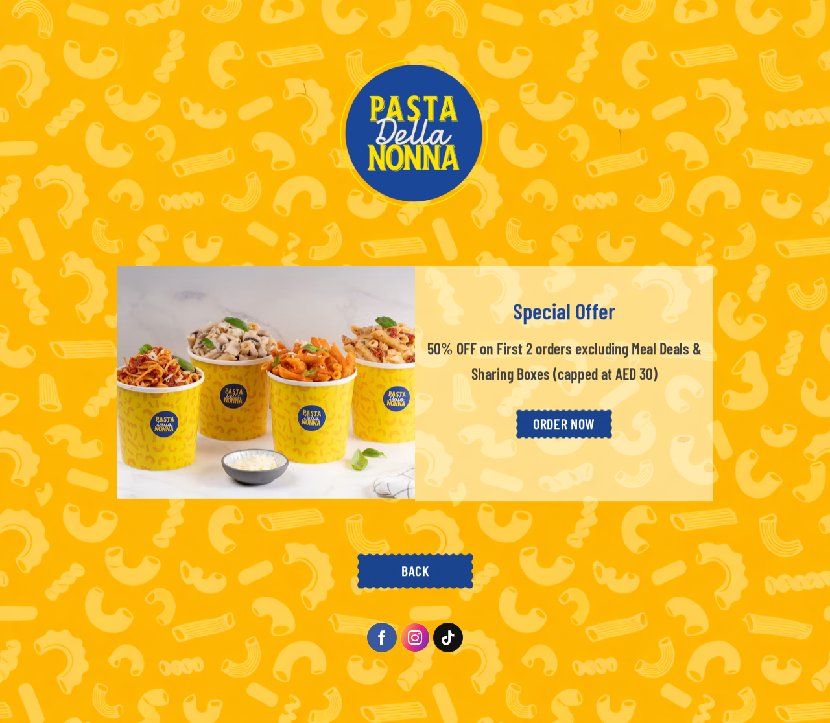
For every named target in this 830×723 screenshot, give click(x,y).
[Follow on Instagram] (415, 638)
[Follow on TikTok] (448, 638)
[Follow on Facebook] (382, 638)
